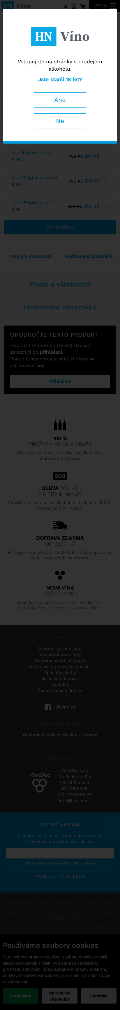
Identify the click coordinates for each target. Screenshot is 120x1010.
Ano (60, 99)
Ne (60, 121)
